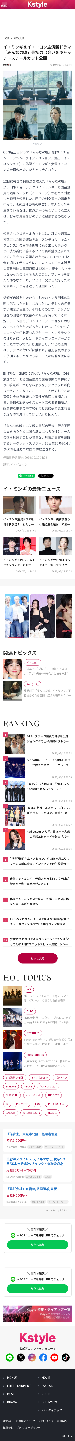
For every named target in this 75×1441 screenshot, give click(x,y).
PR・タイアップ (52, 1410)
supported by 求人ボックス (59, 1210)
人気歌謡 (10, 1112)
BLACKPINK (12, 1095)
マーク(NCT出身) (56, 1104)
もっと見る (38, 958)
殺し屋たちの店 (31, 1112)
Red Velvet (22, 1104)
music (11, 1394)
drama (12, 1402)
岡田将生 (52, 1112)
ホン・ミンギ (33, 1095)
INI (7, 1104)
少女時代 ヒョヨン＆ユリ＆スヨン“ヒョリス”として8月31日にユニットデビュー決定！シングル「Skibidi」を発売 (40, 942)
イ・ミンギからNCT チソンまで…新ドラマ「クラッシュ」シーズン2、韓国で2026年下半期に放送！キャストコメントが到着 (55, 562)
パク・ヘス (61, 1077)
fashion (47, 1386)
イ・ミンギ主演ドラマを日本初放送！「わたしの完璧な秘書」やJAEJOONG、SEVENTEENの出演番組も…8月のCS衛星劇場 (19, 522)
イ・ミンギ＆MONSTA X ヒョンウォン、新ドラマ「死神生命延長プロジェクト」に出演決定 (18, 562)
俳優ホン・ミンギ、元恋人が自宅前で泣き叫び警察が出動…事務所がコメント (39, 881)
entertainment (19, 1386)
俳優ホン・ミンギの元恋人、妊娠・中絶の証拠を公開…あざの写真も (39, 901)
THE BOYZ (53, 1095)
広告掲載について (25, 1421)
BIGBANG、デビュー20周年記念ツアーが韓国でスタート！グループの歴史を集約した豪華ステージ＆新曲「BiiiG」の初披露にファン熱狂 (49, 763)
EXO (37, 1104)
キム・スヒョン (48, 1086)
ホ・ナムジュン (39, 1077)
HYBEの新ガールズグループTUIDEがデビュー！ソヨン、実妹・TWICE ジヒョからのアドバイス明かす (49, 810)
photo (46, 1394)
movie (46, 1378)
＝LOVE (28, 1086)
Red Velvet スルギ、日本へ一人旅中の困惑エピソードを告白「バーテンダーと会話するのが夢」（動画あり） (49, 834)
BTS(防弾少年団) (15, 1077)
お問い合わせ (46, 1421)
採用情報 (8, 1427)
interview (49, 1402)
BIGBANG (11, 1086)
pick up (12, 1378)
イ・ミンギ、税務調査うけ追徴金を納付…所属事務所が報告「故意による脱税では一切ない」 (54, 522)
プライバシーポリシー (28, 1427)
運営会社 (8, 1421)
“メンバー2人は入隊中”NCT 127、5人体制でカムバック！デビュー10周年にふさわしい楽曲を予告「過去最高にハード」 (49, 786)
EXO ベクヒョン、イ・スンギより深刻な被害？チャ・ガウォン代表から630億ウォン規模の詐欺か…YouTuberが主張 (39, 922)
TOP (6, 38)
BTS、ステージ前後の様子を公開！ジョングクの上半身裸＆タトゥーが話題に (49, 739)
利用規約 (62, 1421)
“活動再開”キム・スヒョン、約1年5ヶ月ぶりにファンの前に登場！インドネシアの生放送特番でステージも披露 (39, 861)
